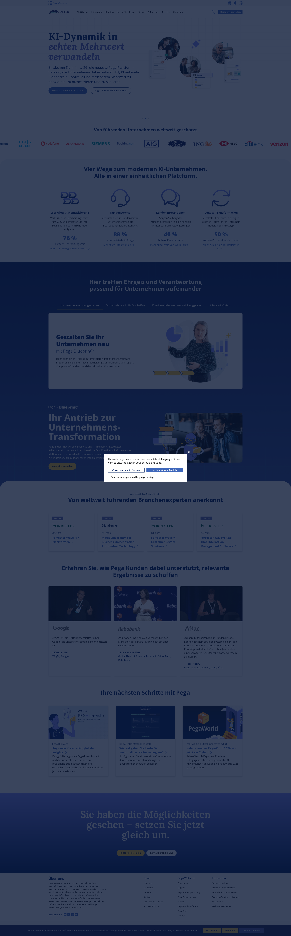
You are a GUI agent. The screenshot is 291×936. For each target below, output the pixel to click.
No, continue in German (127, 470)
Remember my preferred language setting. (132, 477)
